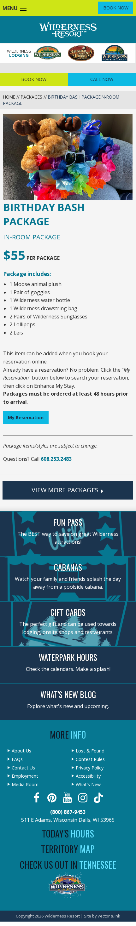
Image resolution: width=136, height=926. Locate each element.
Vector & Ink (109, 916)
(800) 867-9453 (68, 812)
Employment (25, 776)
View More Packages (66, 490)
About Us (21, 751)
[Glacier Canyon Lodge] (81, 53)
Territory (68, 849)
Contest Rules (90, 759)
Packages (31, 97)
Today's (68, 833)
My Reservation (26, 417)
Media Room (25, 784)
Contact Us (23, 768)
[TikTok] (99, 797)
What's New (88, 784)
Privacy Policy (89, 768)
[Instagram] (83, 797)
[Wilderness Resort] (48, 53)
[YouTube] (68, 797)
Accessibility (88, 776)
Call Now (101, 79)
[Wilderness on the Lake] (115, 53)
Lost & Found (90, 751)
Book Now (115, 8)
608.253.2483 (56, 458)
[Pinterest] (52, 797)
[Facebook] (37, 797)
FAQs (17, 759)
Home (9, 97)
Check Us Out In (68, 864)
